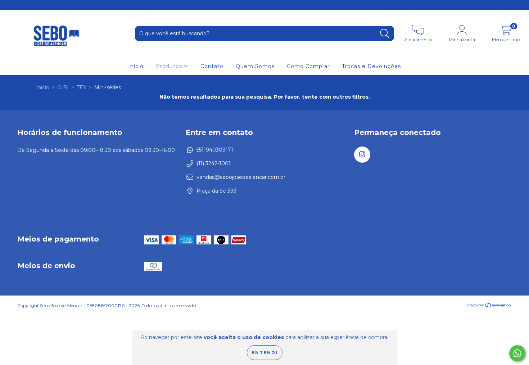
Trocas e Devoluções (371, 66)
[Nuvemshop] (489, 306)
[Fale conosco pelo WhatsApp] (517, 353)
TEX (81, 87)
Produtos (170, 66)
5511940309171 (214, 150)
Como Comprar (308, 66)
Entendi (265, 352)
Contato (211, 66)
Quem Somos (255, 66)
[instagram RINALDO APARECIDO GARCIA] (10, 5)
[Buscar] (384, 33)
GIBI (63, 87)
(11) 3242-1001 (213, 163)
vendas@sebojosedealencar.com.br (240, 177)
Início (136, 66)
